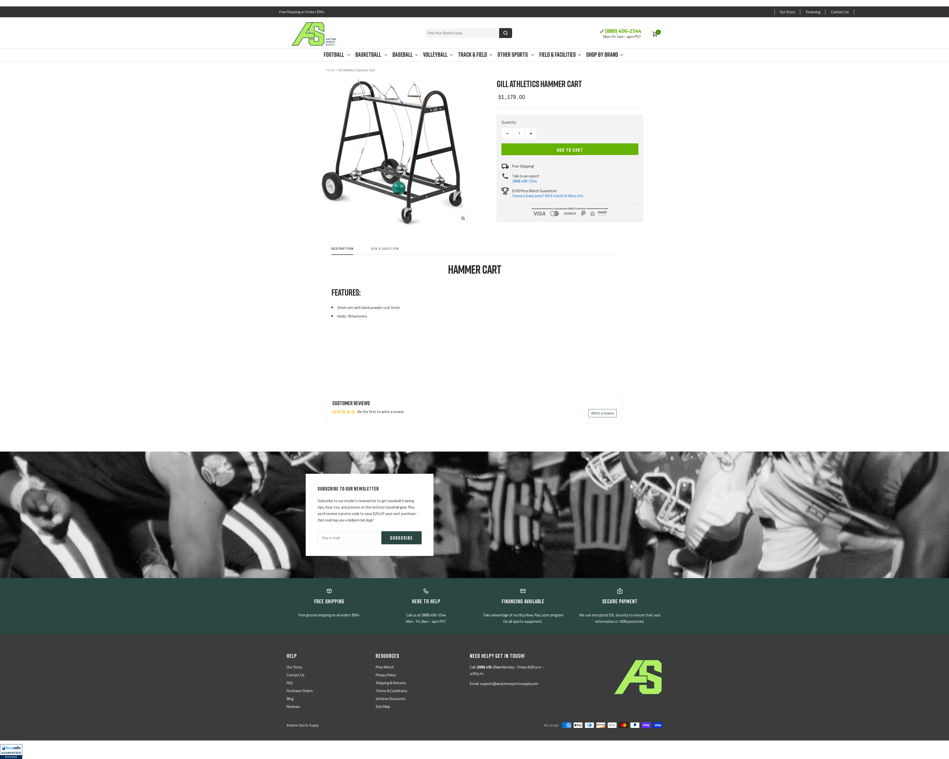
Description (342, 249)
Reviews (293, 706)
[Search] (505, 33)
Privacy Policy (386, 675)
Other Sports (513, 54)
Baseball (402, 54)
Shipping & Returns (391, 683)
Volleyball (435, 54)
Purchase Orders (300, 691)
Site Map (383, 706)
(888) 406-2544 (623, 31)
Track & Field (472, 54)
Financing (813, 12)
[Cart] (654, 34)
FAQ (290, 683)
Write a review (602, 413)
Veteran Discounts (391, 699)
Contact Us (840, 12)
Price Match (385, 667)
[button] (11, 751)
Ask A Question (385, 249)
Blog (290, 699)
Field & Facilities (557, 54)
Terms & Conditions (391, 691)
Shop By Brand (602, 54)
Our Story (787, 12)
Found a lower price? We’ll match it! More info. (548, 196)
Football (334, 54)
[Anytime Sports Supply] (314, 34)
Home (330, 70)
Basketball (368, 54)
